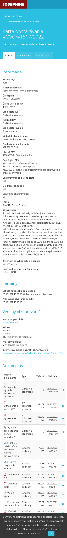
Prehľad (8, 55)
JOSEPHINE (13, 4)
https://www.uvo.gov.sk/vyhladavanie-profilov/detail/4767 (33, 352)
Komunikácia (24, 55)
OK (51, 533)
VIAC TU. (40, 533)
